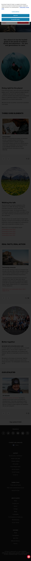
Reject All (15, 15)
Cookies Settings (15, 11)
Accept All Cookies (15, 19)
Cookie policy (22, 7)
